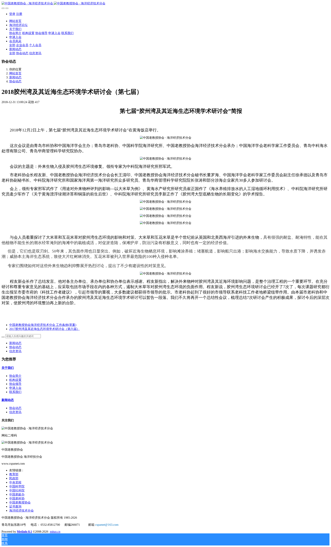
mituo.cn (55, 531)
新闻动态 (15, 77)
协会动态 (15, 81)
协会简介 (15, 375)
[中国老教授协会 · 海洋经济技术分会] (165, 4)
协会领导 (15, 383)
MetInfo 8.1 (24, 531)
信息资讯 (15, 351)
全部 (12, 45)
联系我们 (15, 392)
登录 (12, 14)
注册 (19, 14)
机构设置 (15, 379)
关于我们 (8, 367)
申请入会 (15, 388)
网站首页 (15, 21)
